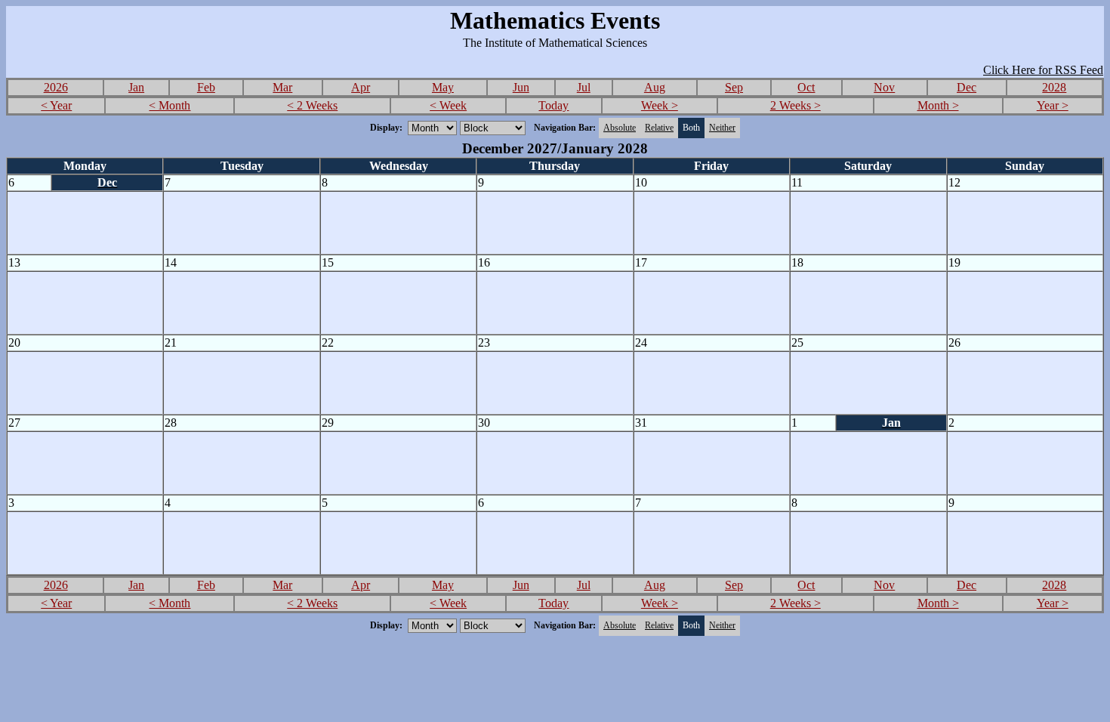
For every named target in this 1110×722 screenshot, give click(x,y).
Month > (938, 105)
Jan (136, 87)
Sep (734, 87)
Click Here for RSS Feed (1043, 69)
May (443, 87)
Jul (583, 87)
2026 (56, 87)
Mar (282, 87)
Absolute (619, 127)
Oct (806, 87)
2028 (1054, 87)
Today (553, 105)
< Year (56, 105)
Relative (659, 127)
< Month (169, 105)
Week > (659, 105)
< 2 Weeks (312, 105)
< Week (448, 105)
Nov (884, 87)
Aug (654, 87)
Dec (966, 87)
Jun (521, 87)
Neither (722, 127)
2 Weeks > (795, 105)
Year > (1052, 105)
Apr (360, 87)
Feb (206, 87)
